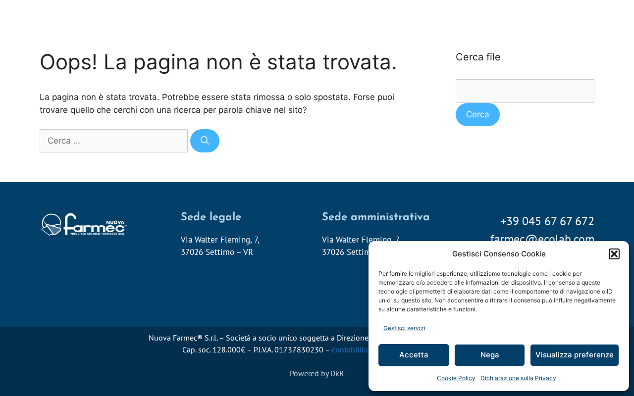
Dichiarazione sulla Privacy (518, 378)
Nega (489, 354)
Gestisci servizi (404, 328)
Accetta (413, 354)
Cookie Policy (456, 378)
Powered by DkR (317, 373)
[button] (614, 254)
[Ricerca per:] (115, 141)
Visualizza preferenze (574, 354)
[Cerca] (204, 141)
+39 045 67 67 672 (547, 221)
